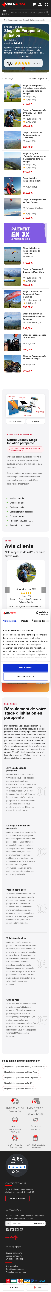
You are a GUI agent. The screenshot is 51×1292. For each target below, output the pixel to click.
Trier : (39, 78)
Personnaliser (24, 676)
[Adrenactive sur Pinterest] (17, 1229)
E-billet (36, 421)
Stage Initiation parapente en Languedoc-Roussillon (24, 1066)
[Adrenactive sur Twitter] (12, 1229)
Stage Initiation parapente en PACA (18, 1083)
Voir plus (25, 56)
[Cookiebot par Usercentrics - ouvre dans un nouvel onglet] (36, 613)
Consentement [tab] (10, 621)
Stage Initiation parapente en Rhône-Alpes (20, 1072)
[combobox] (26, 12)
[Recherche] (47, 12)
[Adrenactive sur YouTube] (21, 1229)
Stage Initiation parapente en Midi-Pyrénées (21, 1077)
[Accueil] (4, 19)
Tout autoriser (25, 667)
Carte (39, 1287)
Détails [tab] (24, 621)
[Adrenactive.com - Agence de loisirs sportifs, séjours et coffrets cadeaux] (14, 4)
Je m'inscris (39, 1223)
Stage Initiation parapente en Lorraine (18, 1088)
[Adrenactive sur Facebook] (7, 1229)
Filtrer (15, 1287)
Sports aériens (14, 19)
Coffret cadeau (17, 421)
